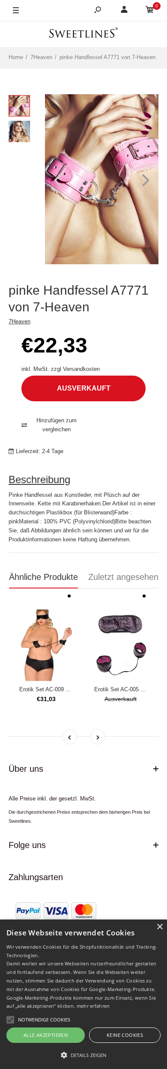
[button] (83, 1055)
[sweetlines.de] (83, 34)
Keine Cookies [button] (125, 1035)
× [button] (159, 927)
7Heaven (19, 321)
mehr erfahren (93, 1006)
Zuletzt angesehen (123, 577)
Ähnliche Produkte (43, 577)
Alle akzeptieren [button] (46, 1035)
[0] (150, 11)
